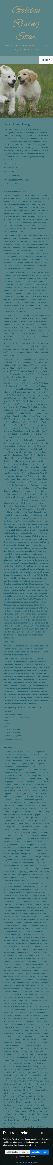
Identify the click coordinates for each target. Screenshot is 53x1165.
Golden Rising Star (26, 24)
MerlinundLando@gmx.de (19, 179)
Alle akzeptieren (39, 1152)
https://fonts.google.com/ (13, 740)
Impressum (34, 1162)
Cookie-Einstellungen (26, 1157)
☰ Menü (46, 60)
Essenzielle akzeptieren (17, 1152)
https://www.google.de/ (12, 736)
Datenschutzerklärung (22, 1162)
